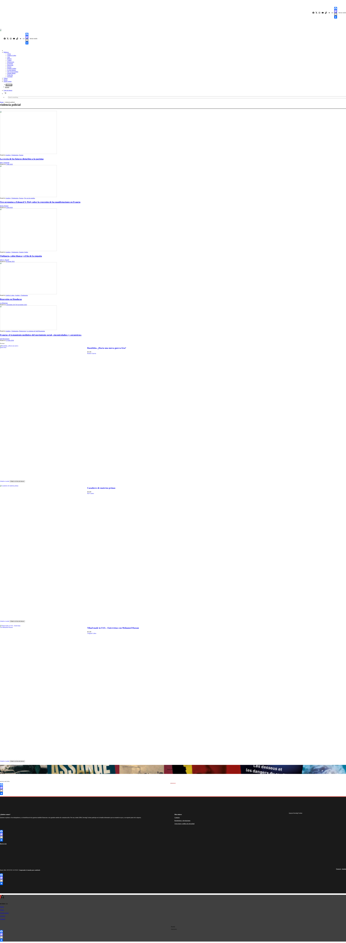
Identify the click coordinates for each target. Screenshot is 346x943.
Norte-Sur (10, 75)
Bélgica (9, 58)
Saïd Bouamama (4, 339)
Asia (8, 57)
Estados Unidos (11, 68)
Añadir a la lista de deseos (17, 481)
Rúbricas (6, 52)
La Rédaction (4, 303)
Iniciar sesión (342, 12)
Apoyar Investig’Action (295, 813)
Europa (9, 67)
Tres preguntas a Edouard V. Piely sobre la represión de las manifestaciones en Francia (40, 202)
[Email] (335, 14)
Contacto (177, 817)
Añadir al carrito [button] (4, 481)
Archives (2, 916)
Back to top (3, 843)
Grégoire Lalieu (91, 633)
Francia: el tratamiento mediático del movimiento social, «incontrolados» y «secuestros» (41, 335)
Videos (6, 78)
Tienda (5, 80)
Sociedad (9, 76)
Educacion (10, 65)
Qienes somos (8, 81)
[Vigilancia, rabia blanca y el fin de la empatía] (28, 250)
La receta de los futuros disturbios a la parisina (22, 159)
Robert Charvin (91, 353)
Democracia (10, 62)
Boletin (7, 87)
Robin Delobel (4, 206)
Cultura (9, 60)
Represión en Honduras (11, 299)
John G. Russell (4, 260)
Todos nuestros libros (173, 769)
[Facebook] (335, 8)
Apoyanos (9, 85)
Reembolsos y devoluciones (182, 820)
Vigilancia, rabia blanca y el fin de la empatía (21, 256)
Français (338, 869)
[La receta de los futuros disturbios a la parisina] (28, 153)
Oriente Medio (11, 73)
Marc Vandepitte (4, 162)
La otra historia (11, 70)
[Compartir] (335, 17)
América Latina (11, 55)
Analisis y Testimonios (11, 155)
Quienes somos (4, 913)
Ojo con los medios (12, 71)
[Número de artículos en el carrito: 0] (5, 93)
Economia (10, 63)
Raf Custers (90, 493)
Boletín (173, 926)
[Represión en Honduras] (28, 294)
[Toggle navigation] (0, 29)
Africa (9, 54)
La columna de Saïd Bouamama (36, 331)
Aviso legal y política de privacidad (184, 823)
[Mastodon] (335, 11)
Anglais (344, 869)
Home (2, 102)
